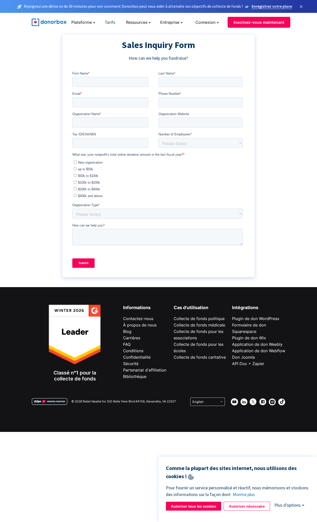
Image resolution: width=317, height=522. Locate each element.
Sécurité (130, 363)
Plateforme (81, 22)
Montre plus (244, 494)
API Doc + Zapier (248, 363)
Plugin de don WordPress (255, 318)
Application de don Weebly (257, 344)
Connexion (205, 22)
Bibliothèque (134, 376)
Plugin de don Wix (249, 337)
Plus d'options (287, 505)
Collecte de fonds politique (199, 318)
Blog (127, 331)
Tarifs (110, 22)
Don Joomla (243, 357)
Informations (137, 307)
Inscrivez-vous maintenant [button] (259, 22)
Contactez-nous (138, 318)
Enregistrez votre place (272, 6)
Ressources (136, 22)
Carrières (131, 337)
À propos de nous (140, 325)
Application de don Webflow (258, 350)
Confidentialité (137, 357)
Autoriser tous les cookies (193, 506)
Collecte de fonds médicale (199, 325)
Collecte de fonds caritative (200, 357)
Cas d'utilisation (191, 307)
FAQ (127, 344)
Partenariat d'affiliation (144, 370)
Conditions (133, 350)
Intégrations (245, 307)
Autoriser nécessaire (247, 506)
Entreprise (169, 22)
